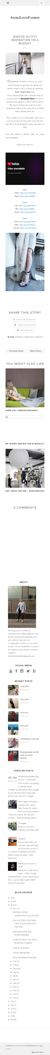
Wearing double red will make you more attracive (29, 755)
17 (11, 901)
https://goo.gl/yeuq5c (28, 212)
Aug (14, 972)
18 (11, 898)
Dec (14, 908)
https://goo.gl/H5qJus (28, 225)
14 (11, 1005)
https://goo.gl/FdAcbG (28, 222)
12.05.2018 (24, 686)
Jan (14, 998)
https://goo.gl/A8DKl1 (28, 196)
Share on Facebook (25, 320)
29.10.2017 (24, 713)
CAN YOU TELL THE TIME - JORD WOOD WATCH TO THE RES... (25, 923)
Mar (15, 990)
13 (11, 1008)
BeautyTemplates (19, 1045)
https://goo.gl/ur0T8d (27, 193)
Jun (14, 979)
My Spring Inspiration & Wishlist (25, 444)
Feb (14, 994)
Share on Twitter (26, 325)
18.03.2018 (24, 699)
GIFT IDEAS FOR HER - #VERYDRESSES (25, 491)
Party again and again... (28, 801)
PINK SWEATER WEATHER (24, 957)
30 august (22, 823)
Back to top (37, 1052)
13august (21, 838)
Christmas (18, 337)
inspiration (29, 337)
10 (11, 1019)
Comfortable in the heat (29, 739)
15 (11, 1001)
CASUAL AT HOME (21, 948)
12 (11, 1012)
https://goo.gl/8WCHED (27, 206)
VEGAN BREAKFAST (21, 953)
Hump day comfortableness (22, 410)
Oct (14, 965)
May (15, 983)
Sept (15, 968)
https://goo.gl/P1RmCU (28, 228)
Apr (14, 987)
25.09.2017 (24, 726)
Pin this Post (26, 330)
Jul (14, 976)
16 (11, 905)
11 (11, 1016)
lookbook (38, 337)
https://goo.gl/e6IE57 (27, 209)
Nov (15, 961)
